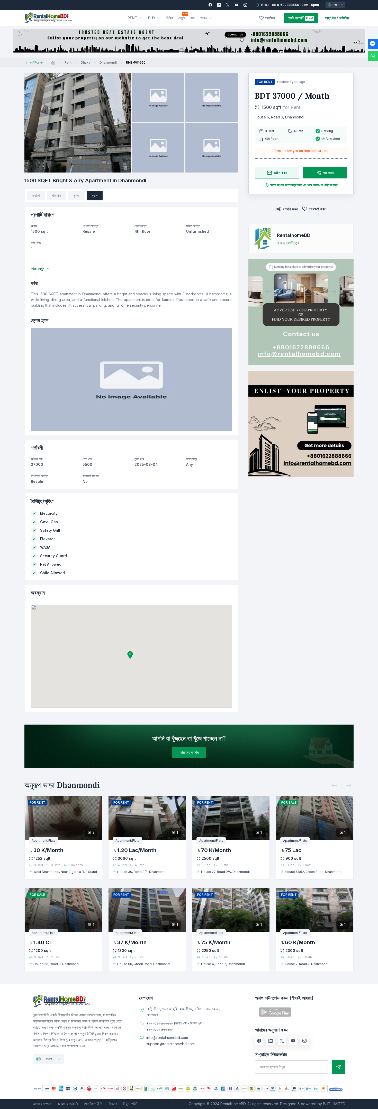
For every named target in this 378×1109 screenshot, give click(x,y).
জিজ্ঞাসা (113, 1104)
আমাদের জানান (189, 752)
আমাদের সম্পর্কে (42, 1104)
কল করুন (328, 172)
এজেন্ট (181, 18)
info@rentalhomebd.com (167, 1037)
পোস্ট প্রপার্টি (295, 18)
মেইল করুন (280, 172)
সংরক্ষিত (270, 18)
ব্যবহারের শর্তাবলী (67, 1104)
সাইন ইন (330, 18)
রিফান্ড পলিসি (130, 1104)
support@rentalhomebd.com (170, 1044)
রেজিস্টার (344, 18)
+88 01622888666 (284, 5)
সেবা (192, 18)
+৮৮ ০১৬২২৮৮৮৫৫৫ (159, 1029)
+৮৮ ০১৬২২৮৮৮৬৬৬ (159, 1023)
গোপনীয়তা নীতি (93, 1104)
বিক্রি (169, 18)
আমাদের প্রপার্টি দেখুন (288, 243)
